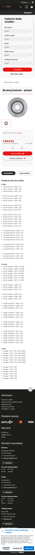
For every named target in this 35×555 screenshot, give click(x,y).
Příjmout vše (29, 548)
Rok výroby (8, 27)
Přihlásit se (24, 2)
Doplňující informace (11, 59)
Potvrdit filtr (17, 69)
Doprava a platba (7, 399)
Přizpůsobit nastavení (6, 548)
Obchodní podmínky (7, 406)
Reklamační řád (6, 404)
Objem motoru (9, 51)
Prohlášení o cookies (8, 409)
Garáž (3, 437)
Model (7, 43)
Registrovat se (6, 435)
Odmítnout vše (17, 548)
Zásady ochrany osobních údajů (11, 402)
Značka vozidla (9, 35)
